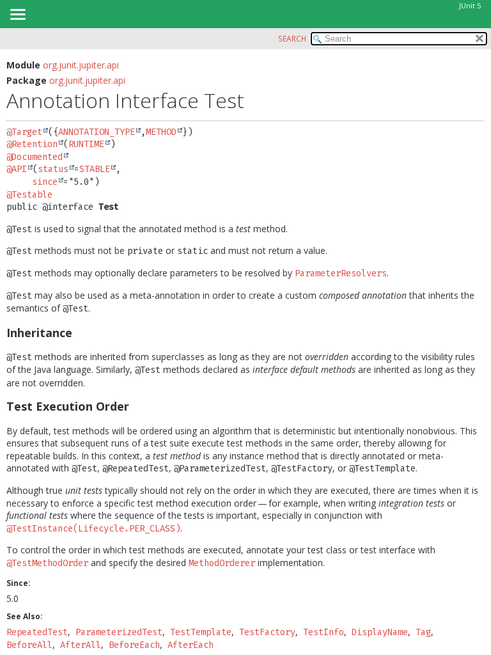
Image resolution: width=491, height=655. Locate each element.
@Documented (34, 157)
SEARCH (292, 38)
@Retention (32, 144)
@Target (24, 132)
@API (16, 169)
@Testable (29, 194)
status (53, 169)
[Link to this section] (80, 332)
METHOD (161, 132)
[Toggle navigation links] (17, 15)
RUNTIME (86, 144)
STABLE (94, 169)
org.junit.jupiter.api (81, 65)
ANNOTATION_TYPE (96, 132)
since (45, 182)
